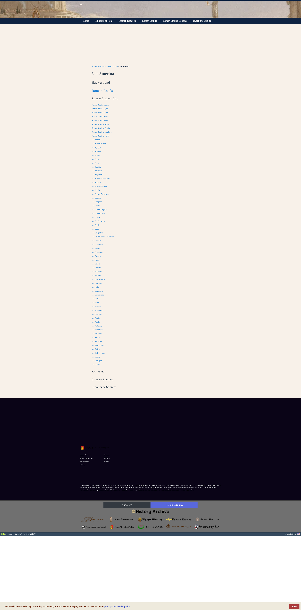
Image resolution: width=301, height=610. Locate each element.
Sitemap (106, 455)
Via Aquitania (97, 171)
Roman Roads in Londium (101, 132)
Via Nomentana (97, 310)
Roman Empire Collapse (175, 20)
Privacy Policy (84, 461)
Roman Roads (112, 66)
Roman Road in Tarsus (100, 116)
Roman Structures (98, 66)
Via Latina (95, 287)
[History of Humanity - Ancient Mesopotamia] (122, 519)
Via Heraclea (96, 275)
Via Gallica (96, 264)
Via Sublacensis (97, 345)
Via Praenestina (97, 330)
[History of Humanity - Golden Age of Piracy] (179, 526)
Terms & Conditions (86, 458)
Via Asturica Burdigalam (101, 179)
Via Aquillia (96, 167)
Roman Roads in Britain (101, 128)
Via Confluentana (98, 221)
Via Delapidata (97, 233)
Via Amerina (96, 151)
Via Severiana (97, 341)
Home (86, 20)
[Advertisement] (150, 45)
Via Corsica (96, 225)
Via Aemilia (96, 140)
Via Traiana (96, 349)
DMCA (82, 465)
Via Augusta (96, 182)
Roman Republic (127, 20)
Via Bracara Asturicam (100, 194)
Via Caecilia (96, 198)
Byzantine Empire (202, 20)
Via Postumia (97, 334)
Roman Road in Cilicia (100, 105)
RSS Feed (107, 458)
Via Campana (97, 202)
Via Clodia (96, 217)
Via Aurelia (96, 190)
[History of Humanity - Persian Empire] (179, 519)
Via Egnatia (96, 248)
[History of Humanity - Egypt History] (150, 519)
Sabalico (127, 504)
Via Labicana (97, 283)
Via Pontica (96, 318)
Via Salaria (96, 337)
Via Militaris (96, 306)
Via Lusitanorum (98, 295)
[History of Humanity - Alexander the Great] (94, 526)
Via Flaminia (96, 256)
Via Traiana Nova (98, 353)
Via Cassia (96, 206)
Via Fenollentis (97, 252)
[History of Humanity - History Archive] (150, 512)
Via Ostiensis (96, 314)
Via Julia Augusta (98, 279)
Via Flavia (95, 260)
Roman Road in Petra (100, 113)
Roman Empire (149, 20)
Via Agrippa (96, 148)
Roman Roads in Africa (100, 124)
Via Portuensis (97, 326)
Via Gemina (96, 268)
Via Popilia (96, 322)
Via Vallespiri (97, 361)
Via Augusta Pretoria (99, 186)
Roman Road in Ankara (100, 120)
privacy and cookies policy (117, 606)
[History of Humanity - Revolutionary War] (207, 526)
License (106, 461)
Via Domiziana (97, 244)
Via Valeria (96, 357)
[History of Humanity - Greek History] (207, 519)
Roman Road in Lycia (100, 109)
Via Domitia (96, 241)
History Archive (174, 504)
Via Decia (95, 229)
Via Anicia (96, 155)
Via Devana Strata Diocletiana (103, 237)
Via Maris (95, 303)
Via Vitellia (96, 365)
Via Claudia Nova (98, 213)
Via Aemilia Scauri (99, 144)
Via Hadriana (97, 272)
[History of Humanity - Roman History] (122, 526)
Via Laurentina (97, 291)
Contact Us (83, 455)
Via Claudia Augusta (99, 210)
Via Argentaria (97, 175)
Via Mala (95, 299)
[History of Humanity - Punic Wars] (150, 526)
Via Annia (95, 159)
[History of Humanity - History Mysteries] (94, 519)
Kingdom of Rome (104, 20)
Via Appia (95, 163)
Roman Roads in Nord (100, 136)
